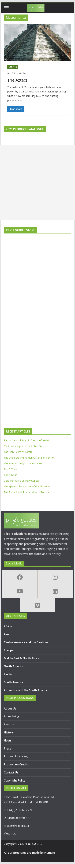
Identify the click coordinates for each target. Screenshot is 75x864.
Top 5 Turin (10, 469)
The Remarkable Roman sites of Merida (26, 492)
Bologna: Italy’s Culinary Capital (21, 480)
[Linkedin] (55, 591)
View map (10, 833)
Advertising (11, 716)
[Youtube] (20, 591)
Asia (6, 634)
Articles (13, 67)
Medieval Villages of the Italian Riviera (25, 446)
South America (13, 682)
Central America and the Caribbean (27, 642)
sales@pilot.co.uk (18, 826)
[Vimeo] (37, 605)
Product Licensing (16, 756)
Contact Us (11, 772)
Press (7, 748)
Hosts (8, 740)
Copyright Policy (14, 780)
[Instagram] (55, 577)
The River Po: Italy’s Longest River (23, 463)
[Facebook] (20, 577)
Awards (9, 724)
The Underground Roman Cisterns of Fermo (29, 457)
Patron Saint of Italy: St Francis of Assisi (26, 440)
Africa (8, 626)
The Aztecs (17, 80)
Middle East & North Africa (21, 658)
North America (14, 666)
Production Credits (16, 764)
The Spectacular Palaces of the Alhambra (27, 486)
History (9, 732)
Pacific (8, 674)
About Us (10, 708)
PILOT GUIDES (32, 843)
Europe (8, 650)
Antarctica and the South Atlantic (26, 690)
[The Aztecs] (37, 42)
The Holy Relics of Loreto (18, 451)
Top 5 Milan (10, 475)
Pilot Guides (20, 73)
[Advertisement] (37, 182)
